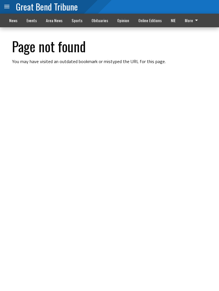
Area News (54, 20)
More (189, 20)
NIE (173, 20)
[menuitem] (193, 20)
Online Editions (150, 20)
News (13, 20)
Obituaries (100, 20)
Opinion (123, 20)
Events (32, 20)
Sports (77, 20)
